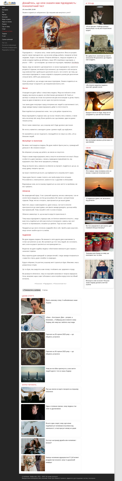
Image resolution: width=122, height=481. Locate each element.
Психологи (39, 283)
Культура (4, 17)
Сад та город (6, 26)
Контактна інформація (9, 45)
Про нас (4, 42)
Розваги (4, 24)
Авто (3, 7)
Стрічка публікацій (7, 39)
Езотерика (5, 10)
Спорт (4, 29)
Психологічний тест (60, 283)
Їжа (3, 12)
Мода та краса (6, 19)
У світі (4, 36)
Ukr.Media (75, 62)
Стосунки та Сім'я (7, 31)
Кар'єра (4, 14)
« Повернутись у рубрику (32, 290)
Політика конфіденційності (10, 47)
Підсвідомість (48, 283)
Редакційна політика (8, 50)
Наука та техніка (7, 21)
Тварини (4, 33)
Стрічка (45, 290)
